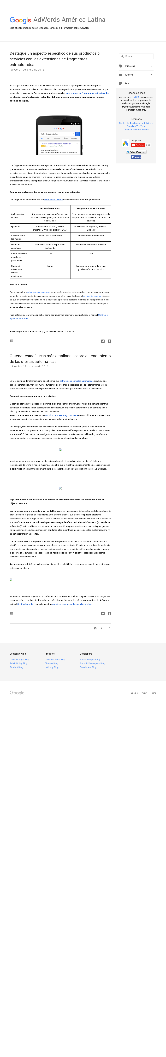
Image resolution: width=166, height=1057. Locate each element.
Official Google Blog (19, 659)
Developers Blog (88, 667)
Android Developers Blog (92, 663)
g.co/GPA (135, 97)
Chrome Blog (51, 663)
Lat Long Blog (52, 667)
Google (134, 693)
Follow (138, 157)
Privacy (144, 693)
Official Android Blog (55, 659)
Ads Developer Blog (90, 659)
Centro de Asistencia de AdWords (136, 123)
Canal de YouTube (136, 126)
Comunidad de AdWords (136, 129)
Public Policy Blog (18, 663)
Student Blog (16, 667)
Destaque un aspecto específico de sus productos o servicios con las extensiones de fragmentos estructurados (55, 59)
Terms (153, 693)
